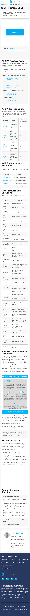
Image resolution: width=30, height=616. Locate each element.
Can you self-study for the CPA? (11, 524)
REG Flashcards (7, 183)
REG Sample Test (5, 156)
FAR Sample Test (5, 136)
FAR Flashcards (6, 186)
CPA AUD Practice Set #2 (12, 87)
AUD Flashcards (7, 180)
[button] (2, 1)
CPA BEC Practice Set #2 (12, 94)
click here (12, 48)
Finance (6, 4)
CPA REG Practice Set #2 (12, 102)
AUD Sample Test (5, 126)
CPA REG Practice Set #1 (12, 100)
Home (2, 4)
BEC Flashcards (6, 177)
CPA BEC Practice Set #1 (12, 93)
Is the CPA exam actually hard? (11, 496)
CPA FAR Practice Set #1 (12, 78)
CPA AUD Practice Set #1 (12, 85)
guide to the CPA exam (16, 464)
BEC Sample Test (5, 146)
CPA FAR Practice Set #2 (12, 80)
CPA (10, 4)
